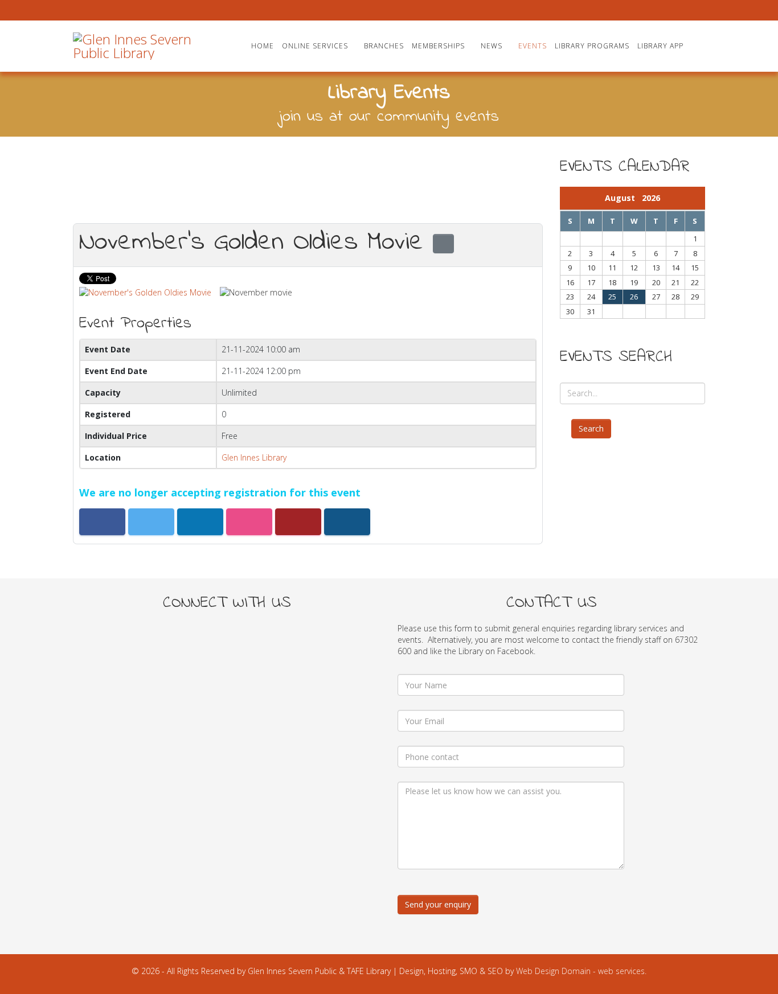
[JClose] (532, 171)
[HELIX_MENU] (700, 45)
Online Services (315, 46)
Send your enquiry (438, 904)
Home (262, 46)
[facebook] (77, 10)
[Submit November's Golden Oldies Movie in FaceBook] (102, 521)
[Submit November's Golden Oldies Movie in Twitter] (151, 521)
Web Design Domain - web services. (581, 971)
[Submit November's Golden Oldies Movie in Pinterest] (347, 521)
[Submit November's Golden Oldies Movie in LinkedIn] (200, 521)
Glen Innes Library (254, 457)
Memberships (438, 46)
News (491, 46)
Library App (660, 46)
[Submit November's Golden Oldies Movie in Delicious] (249, 521)
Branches (384, 46)
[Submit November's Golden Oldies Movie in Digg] (298, 521)
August (623, 197)
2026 (651, 197)
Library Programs (592, 46)
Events (532, 46)
